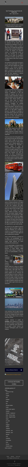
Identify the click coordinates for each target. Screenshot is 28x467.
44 (17, 362)
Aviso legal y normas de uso (13, 458)
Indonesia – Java (9, 432)
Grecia (7, 393)
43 (16, 362)
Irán (6, 403)
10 (15, 359)
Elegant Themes (17, 463)
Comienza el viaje (9, 391)
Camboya (8, 438)
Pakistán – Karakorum (10, 413)
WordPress (17, 465)
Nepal (7, 418)
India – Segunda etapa (10, 417)
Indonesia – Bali (9, 430)
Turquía (7, 395)
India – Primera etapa (10, 415)
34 (6, 362)
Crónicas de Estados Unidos (14, 383)
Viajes (6, 390)
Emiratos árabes (9, 405)
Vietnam (7, 434)
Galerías (12, 456)
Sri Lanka (8, 420)
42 (15, 362)
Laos (7, 436)
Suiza (7, 442)
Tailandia (8, 428)
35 (7, 362)
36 (8, 362)
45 (18, 362)
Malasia (7, 426)
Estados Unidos (9, 446)
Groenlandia (8, 440)
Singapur (8, 424)
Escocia (7, 444)
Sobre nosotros (8, 448)
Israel (7, 401)
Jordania (7, 399)
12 (17, 359)
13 (18, 359)
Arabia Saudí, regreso (10, 409)
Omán (7, 407)
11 (16, 359)
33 (5, 362)
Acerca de (18, 456)
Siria (7, 397)
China (7, 422)
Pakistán (7, 411)
